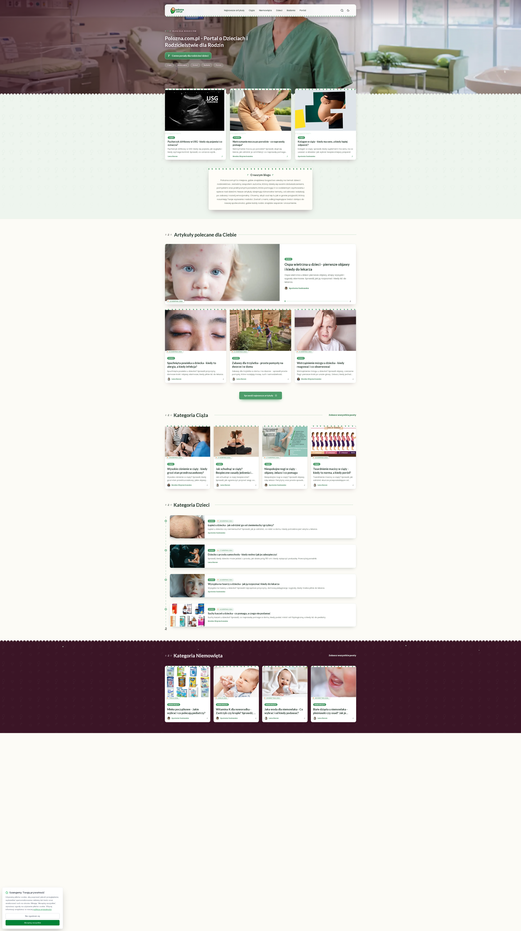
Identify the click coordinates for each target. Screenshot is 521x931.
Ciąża (252, 10)
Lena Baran (173, 156)
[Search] (342, 10)
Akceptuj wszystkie (32, 922)
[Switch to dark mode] (348, 10)
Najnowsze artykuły (234, 10)
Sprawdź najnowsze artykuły (258, 395)
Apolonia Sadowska (306, 156)
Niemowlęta (265, 10)
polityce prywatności (42, 909)
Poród (303, 10)
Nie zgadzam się (32, 916)
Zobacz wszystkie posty (342, 415)
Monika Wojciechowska (243, 156)
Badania (291, 10)
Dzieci (279, 10)
